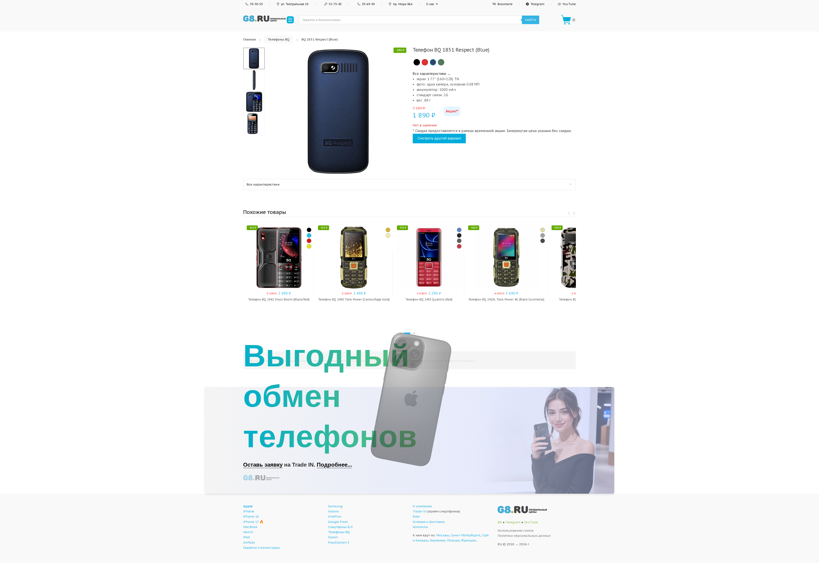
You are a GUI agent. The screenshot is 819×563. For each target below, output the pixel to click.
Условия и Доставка (429, 522)
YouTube (569, 4)
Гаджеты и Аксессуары (261, 548)
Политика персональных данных (524, 536)
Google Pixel (338, 522)
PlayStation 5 (338, 542)
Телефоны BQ (278, 39)
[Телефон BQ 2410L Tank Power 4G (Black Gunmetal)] (542, 235)
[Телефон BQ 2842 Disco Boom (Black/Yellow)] (309, 246)
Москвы (442, 535)
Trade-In (420, 511)
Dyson (333, 537)
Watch (248, 532)
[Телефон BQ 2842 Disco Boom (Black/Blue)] (309, 235)
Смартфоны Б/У (340, 527)
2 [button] (414, 333)
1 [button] (407, 333)
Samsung (335, 506)
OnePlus (334, 516)
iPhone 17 (251, 522)
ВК (500, 522)
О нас (430, 4)
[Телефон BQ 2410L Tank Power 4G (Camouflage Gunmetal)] (542, 240)
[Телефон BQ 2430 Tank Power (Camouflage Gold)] (388, 235)
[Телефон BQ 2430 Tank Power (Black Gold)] (388, 230)
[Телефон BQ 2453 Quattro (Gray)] (459, 240)
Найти (530, 20)
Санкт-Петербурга (465, 535)
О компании (422, 506)
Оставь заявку (263, 464)
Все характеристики (263, 184)
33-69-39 (368, 4)
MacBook (250, 527)
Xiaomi (333, 511)
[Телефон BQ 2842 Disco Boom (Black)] (309, 230)
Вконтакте (505, 4)
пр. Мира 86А (402, 4)
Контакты (420, 527)
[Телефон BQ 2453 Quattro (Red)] (459, 246)
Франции (468, 540)
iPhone (248, 511)
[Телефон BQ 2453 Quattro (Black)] (459, 235)
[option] (338, 112)
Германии (437, 540)
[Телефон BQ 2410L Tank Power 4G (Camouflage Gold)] (542, 230)
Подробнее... (334, 464)
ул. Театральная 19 (294, 4)
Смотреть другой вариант (439, 138)
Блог (416, 516)
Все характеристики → (432, 73)
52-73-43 (335, 4)
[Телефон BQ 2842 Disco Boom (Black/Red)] (309, 240)
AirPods (249, 542)
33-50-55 (256, 4)
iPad (246, 537)
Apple (248, 506)
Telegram (537, 4)
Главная (249, 39)
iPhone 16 (251, 516)
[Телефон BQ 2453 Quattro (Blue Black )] (459, 230)
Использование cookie (516, 530)
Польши (453, 540)
